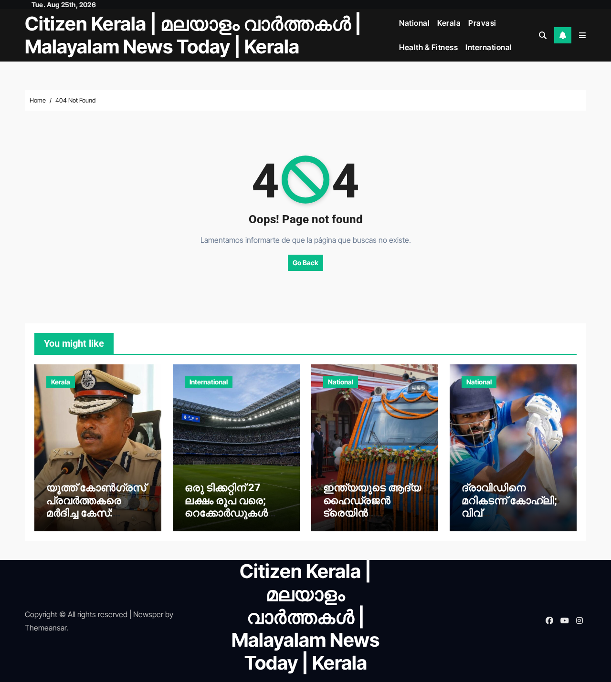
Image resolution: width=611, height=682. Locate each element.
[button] (582, 35)
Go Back (305, 262)
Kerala (449, 23)
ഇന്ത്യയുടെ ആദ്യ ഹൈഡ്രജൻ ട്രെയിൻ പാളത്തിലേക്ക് (372, 506)
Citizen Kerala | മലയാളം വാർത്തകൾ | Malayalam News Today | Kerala (193, 35)
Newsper (148, 614)
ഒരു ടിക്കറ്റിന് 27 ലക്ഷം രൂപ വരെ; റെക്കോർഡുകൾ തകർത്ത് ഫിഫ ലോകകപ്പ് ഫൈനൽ (234, 513)
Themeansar (45, 627)
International (488, 47)
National (414, 23)
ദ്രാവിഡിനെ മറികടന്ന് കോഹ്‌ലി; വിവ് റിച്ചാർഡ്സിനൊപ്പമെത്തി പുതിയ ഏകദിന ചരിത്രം (509, 519)
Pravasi (482, 23)
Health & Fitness (428, 47)
